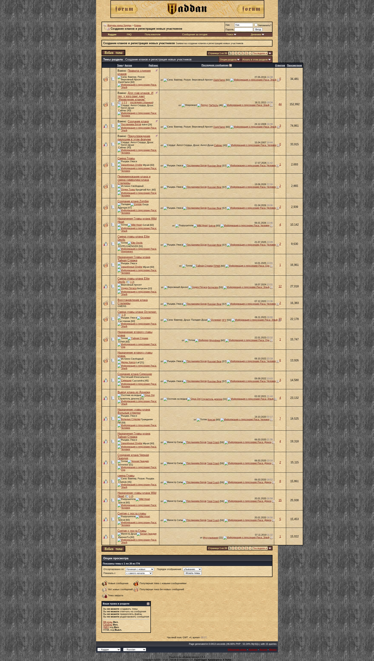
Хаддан (253, 649)
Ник (228, 25)
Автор (128, 65)
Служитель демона (128, 398)
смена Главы (126, 475)
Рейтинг (153, 65)
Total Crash (213, 442)
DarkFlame (124, 82)
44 (280, 104)
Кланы (137, 25)
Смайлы (107, 624)
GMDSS (122, 306)
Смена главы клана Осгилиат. (137, 312)
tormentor (123, 464)
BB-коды (108, 622)
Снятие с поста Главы (132, 530)
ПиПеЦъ (213, 105)
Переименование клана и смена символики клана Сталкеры (134, 180)
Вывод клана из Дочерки (134, 392)
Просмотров (294, 65)
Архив (263, 649)
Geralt (146, 225)
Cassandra (138, 380)
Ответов (280, 65)
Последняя (260, 53)
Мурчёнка (214, 340)
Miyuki (146, 165)
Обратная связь (237, 649)
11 (246, 53)
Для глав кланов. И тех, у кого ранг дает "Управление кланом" (135, 96)
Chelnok (122, 482)
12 (280, 286)
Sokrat (211, 225)
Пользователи (152, 34)
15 (280, 500)
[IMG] (106, 627)
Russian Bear (214, 165)
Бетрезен (142, 288)
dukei (144, 124)
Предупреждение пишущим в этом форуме (134, 137)
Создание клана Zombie (133, 201)
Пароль (230, 29)
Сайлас (122, 110)
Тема (120, 65)
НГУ (224, 320)
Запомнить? (264, 25)
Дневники (256, 34)
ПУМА (216, 266)
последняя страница (141, 102)
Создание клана (138, 121)
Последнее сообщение (215, 65)
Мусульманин (210, 537)
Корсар (211, 419)
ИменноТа (124, 537)
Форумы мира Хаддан (119, 25)
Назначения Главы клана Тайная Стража (134, 258)
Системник (124, 321)
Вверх (273, 649)
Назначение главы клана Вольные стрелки (134, 411)
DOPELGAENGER (128, 246)
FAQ (129, 34)
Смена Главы (126, 158)
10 (280, 319)
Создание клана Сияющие (135, 374)
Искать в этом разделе (255, 59)
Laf (137, 362)
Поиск (230, 34)
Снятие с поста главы (132, 513)
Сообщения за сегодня (194, 34)
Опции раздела (228, 59)
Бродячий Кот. (143, 189)
